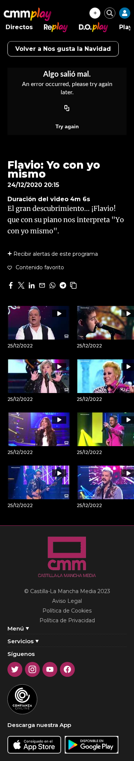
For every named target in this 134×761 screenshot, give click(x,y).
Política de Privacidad (67, 620)
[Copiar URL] (67, 108)
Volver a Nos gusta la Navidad (63, 48)
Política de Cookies (67, 610)
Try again (67, 126)
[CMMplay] (27, 14)
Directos (19, 27)
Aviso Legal (67, 601)
